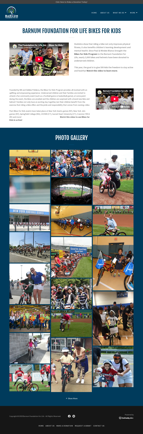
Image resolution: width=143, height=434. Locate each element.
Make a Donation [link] (64, 426)
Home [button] (41, 426)
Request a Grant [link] (83, 426)
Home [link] (94, 13)
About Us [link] (104, 13)
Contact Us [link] (98, 426)
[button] (120, 12)
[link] (11, 12)
